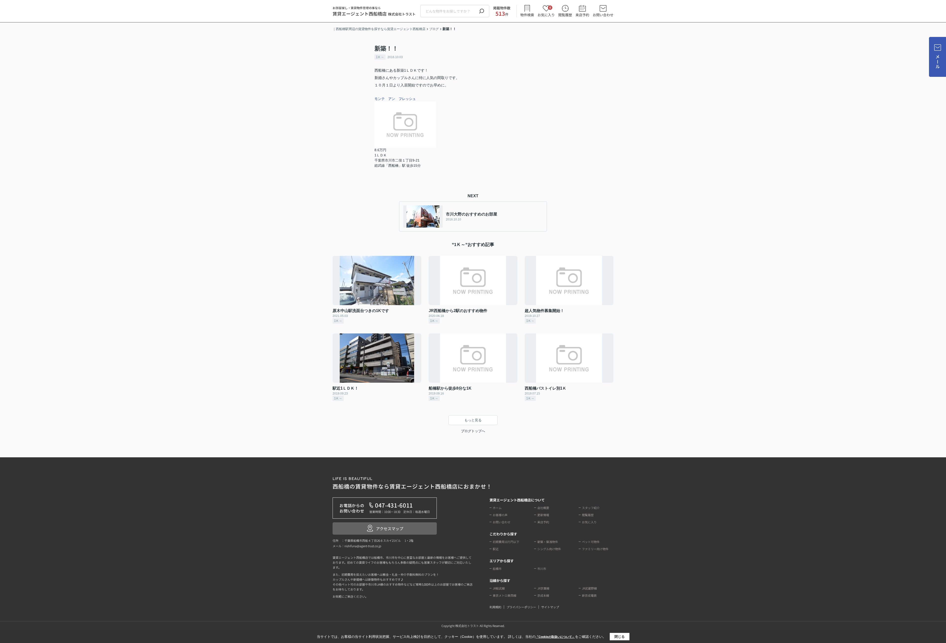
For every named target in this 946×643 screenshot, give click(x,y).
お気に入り (546, 11)
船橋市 (497, 568)
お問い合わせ (603, 14)
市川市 (541, 568)
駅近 (496, 549)
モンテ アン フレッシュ (395, 99)
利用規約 (495, 607)
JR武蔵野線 (589, 588)
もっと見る (473, 420)
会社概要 (543, 508)
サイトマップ (550, 607)
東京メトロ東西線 (504, 595)
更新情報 (543, 515)
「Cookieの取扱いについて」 (555, 637)
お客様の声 (500, 515)
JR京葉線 (543, 588)
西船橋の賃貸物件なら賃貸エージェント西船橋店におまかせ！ (412, 483)
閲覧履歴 (565, 14)
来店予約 (582, 14)
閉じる (619, 637)
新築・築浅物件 (547, 542)
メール (937, 61)
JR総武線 (499, 588)
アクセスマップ (389, 528)
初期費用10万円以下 (506, 542)
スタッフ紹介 (591, 508)
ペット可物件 (591, 542)
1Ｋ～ (380, 57)
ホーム (497, 508)
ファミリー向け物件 (595, 549)
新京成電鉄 (589, 595)
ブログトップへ (473, 431)
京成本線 (543, 595)
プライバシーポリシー (521, 607)
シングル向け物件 (549, 549)
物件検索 (527, 14)
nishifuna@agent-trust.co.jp (362, 546)
